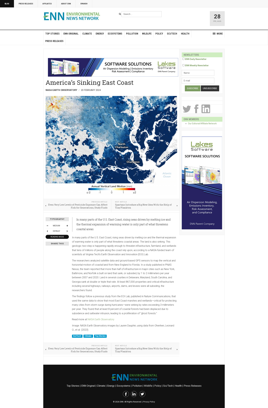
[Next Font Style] (67, 231)
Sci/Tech (172, 33)
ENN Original (70, 33)
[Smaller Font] (47, 225)
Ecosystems (115, 33)
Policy (159, 33)
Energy (100, 33)
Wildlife (147, 33)
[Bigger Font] (67, 225)
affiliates (47, 4)
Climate (87, 33)
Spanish (83, 4)
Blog (7, 4)
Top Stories (52, 33)
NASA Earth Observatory (101, 319)
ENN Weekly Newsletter (197, 65)
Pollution (132, 33)
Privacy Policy (149, 402)
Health (185, 33)
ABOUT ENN (66, 4)
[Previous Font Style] (47, 231)
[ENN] (72, 16)
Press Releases (26, 4)
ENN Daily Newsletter (196, 59)
